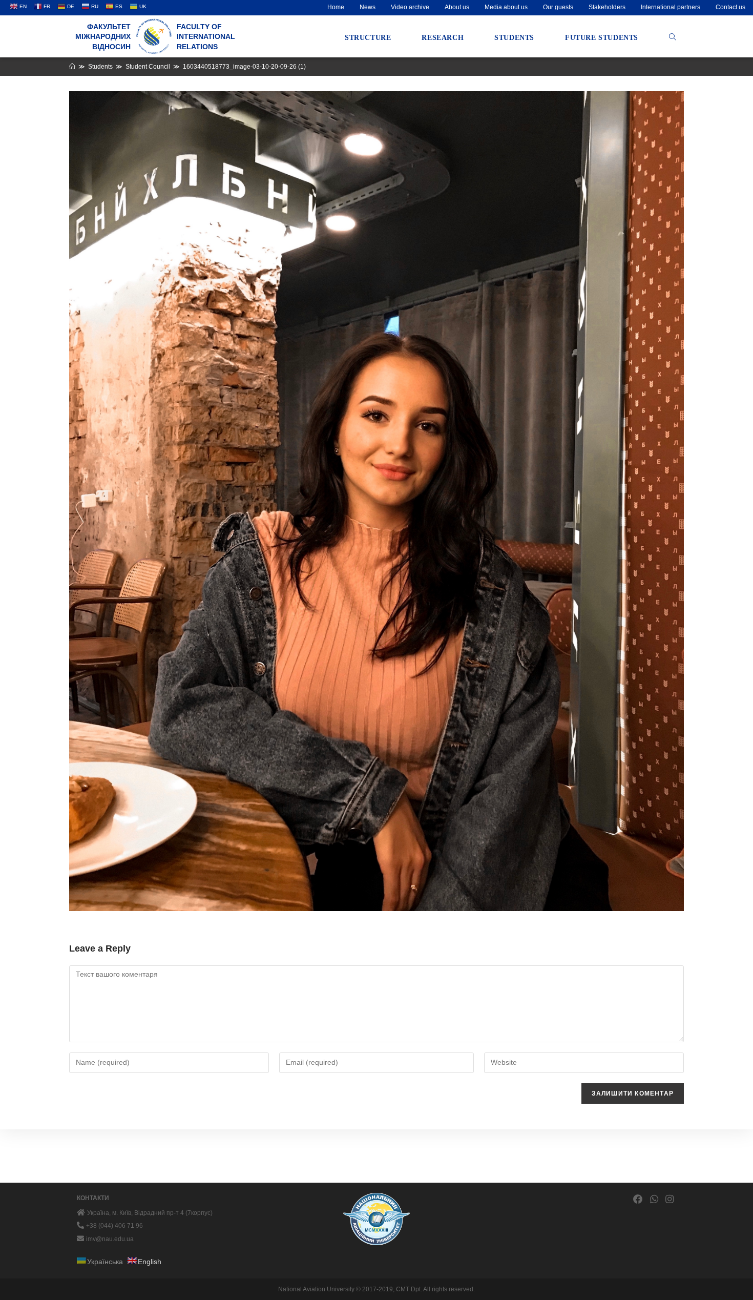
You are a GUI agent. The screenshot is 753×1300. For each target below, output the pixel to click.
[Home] (72, 66)
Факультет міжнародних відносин (103, 37)
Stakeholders (607, 7)
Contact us (730, 7)
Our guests (558, 7)
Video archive (410, 7)
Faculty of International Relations (206, 37)
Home (335, 7)
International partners (670, 7)
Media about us (506, 7)
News (367, 7)
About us (457, 7)
